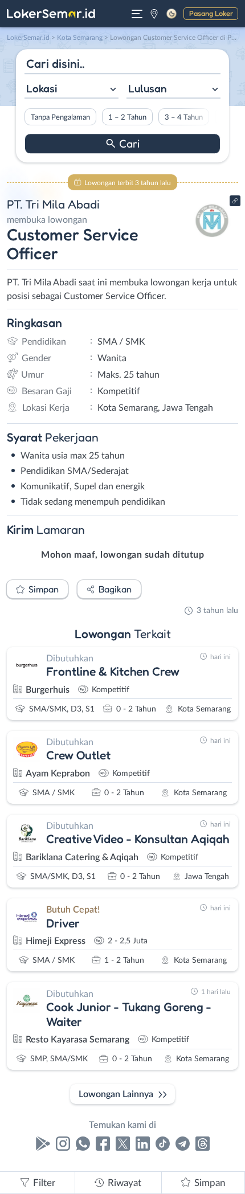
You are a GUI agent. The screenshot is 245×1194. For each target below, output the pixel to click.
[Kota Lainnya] (154, 13)
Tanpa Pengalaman (60, 117)
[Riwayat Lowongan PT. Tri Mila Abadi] (212, 240)
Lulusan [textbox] (147, 88)
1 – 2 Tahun (127, 117)
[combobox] (71, 90)
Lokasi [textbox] (41, 88)
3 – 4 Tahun (184, 117)
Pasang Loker (211, 13)
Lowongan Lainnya (116, 1094)
